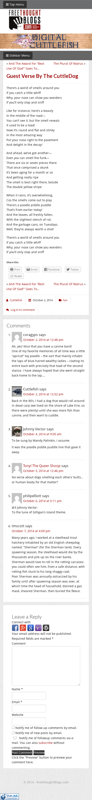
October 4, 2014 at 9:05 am (42, 434)
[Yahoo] (38, 628)
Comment (19, 643)
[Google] (30, 628)
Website (17, 715)
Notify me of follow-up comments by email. (46, 728)
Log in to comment (23, 310)
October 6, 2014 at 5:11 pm (42, 501)
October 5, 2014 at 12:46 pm (43, 471)
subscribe (46, 743)
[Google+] (22, 628)
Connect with (21, 622)
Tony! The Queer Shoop (42, 465)
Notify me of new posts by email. (38, 733)
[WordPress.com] (46, 628)
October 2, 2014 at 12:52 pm (43, 394)
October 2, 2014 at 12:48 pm (43, 340)
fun (65, 300)
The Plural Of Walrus (68, 63)
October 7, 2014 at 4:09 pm (31, 531)
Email (17, 702)
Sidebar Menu (19, 55)
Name (17, 689)
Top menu (16, 4)
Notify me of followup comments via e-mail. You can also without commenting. (43, 743)
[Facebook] (15, 628)
